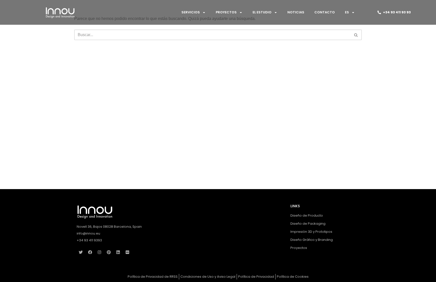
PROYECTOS (226, 12)
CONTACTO (324, 12)
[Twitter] (81, 252)
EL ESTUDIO (262, 12)
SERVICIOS (190, 12)
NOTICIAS (295, 12)
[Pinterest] (109, 252)
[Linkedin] (118, 252)
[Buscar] (356, 35)
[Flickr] (127, 252)
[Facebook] (90, 252)
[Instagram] (99, 252)
